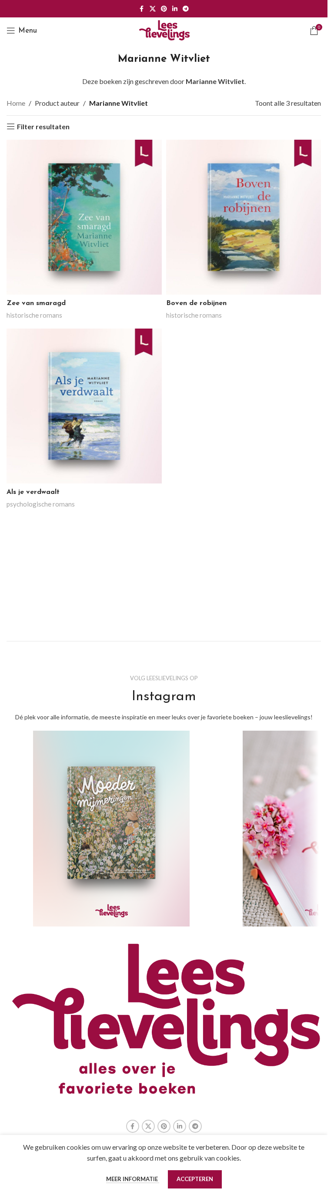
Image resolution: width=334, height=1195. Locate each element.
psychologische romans (41, 504)
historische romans (34, 315)
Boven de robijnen (196, 303)
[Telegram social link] (185, 9)
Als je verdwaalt (33, 492)
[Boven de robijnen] (243, 217)
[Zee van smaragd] (84, 217)
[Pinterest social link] (164, 9)
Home (16, 103)
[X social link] (152, 9)
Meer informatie (132, 1178)
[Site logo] (164, 29)
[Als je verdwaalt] (84, 406)
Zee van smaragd (36, 303)
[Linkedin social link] (175, 9)
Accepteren (195, 1178)
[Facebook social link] (142, 9)
